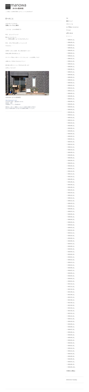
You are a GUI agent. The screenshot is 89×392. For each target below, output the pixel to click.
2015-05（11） (71, 366)
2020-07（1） (71, 211)
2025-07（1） (71, 71)
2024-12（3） (71, 87)
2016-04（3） (71, 337)
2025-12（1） (71, 58)
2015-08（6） (71, 358)
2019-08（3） (71, 240)
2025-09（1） (71, 66)
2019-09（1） (71, 238)
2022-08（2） (71, 155)
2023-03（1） (71, 136)
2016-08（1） (71, 326)
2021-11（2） (71, 173)
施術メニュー (69, 21)
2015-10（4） (71, 353)
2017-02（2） (71, 310)
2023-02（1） (71, 138)
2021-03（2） (71, 192)
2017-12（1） (71, 283)
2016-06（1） (71, 332)
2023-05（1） (71, 130)
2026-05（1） (71, 45)
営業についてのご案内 (12, 25)
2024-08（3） (71, 95)
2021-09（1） (71, 179)
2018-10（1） (71, 264)
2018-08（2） (71, 267)
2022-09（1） (71, 152)
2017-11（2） (71, 286)
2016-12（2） (71, 315)
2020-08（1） (71, 208)
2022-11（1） (71, 146)
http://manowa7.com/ (11, 100)
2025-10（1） (71, 63)
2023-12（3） (71, 117)
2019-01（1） (71, 256)
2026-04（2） (71, 47)
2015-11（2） (71, 350)
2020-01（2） (71, 227)
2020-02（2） (71, 224)
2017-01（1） (71, 313)
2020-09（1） (71, 205)
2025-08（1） (71, 69)
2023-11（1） (71, 120)
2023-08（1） (71, 125)
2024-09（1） (71, 93)
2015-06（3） (71, 364)
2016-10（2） (71, 321)
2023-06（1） (71, 128)
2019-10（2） (71, 235)
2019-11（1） (71, 232)
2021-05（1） (71, 187)
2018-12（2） (71, 259)
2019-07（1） (71, 243)
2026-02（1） (71, 53)
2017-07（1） (71, 297)
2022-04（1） (71, 160)
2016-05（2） (71, 334)
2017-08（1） (71, 294)
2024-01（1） (71, 114)
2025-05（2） (71, 74)
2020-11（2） (71, 200)
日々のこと (69, 36)
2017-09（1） (71, 291)
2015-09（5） (71, 356)
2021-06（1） (71, 184)
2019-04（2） (71, 248)
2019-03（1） (71, 251)
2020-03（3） (71, 222)
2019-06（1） (71, 246)
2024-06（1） (71, 101)
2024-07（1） (71, 98)
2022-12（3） (71, 144)
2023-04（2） (71, 133)
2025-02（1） (71, 82)
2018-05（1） (71, 273)
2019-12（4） (71, 230)
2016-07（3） (71, 329)
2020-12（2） (71, 197)
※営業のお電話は (70, 370)
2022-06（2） (71, 157)
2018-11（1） (71, 262)
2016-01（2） (71, 345)
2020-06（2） (71, 214)
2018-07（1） (71, 270)
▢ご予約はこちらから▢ (72, 27)
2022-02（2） (71, 165)
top (67, 18)
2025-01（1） (71, 85)
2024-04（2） (71, 106)
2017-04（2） (71, 305)
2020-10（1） (71, 203)
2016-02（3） (71, 342)
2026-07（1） (71, 39)
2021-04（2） (71, 189)
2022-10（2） (71, 149)
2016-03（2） (71, 340)
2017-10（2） (71, 289)
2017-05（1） (71, 302)
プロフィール (69, 24)
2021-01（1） (71, 195)
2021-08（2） (71, 181)
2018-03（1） (71, 278)
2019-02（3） (71, 254)
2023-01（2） (71, 141)
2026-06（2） (71, 42)
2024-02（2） (71, 112)
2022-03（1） (71, 163)
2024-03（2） (71, 109)
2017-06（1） (71, 299)
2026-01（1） (71, 55)
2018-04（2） (71, 275)
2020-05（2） (71, 216)
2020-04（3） (71, 219)
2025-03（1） (71, 79)
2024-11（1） (71, 90)
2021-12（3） (71, 171)
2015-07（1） (71, 361)
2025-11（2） (71, 61)
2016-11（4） (71, 318)
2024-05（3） (71, 104)
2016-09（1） (71, 324)
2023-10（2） (71, 122)
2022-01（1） (71, 168)
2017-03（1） (71, 307)
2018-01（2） (71, 281)
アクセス (68, 30)
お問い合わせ (69, 33)
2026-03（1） (71, 50)
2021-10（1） (71, 176)
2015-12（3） (71, 348)
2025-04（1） (71, 77)
